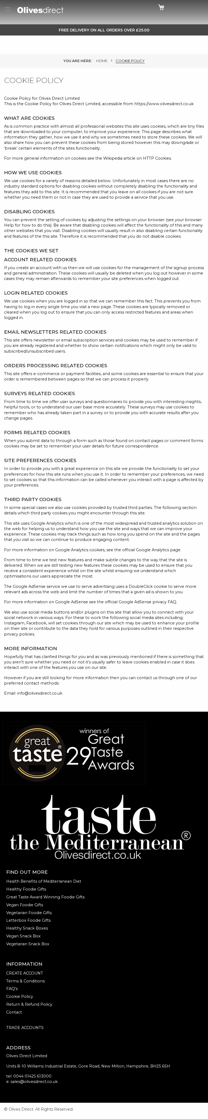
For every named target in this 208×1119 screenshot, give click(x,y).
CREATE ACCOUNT (24, 973)
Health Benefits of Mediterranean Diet (43, 881)
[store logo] (40, 10)
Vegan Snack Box (23, 936)
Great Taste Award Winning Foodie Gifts (45, 897)
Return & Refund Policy (29, 1004)
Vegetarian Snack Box (27, 943)
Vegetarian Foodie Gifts (29, 912)
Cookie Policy (19, 996)
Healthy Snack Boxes (27, 928)
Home (102, 61)
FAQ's (12, 988)
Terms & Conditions (25, 981)
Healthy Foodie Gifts (26, 889)
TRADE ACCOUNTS (25, 1027)
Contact (14, 1012)
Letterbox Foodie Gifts (28, 920)
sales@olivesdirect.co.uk (34, 1081)
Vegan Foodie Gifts (24, 904)
